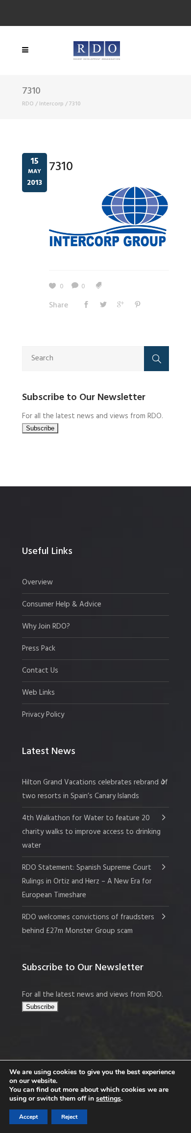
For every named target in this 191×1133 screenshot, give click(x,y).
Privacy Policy (43, 715)
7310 (61, 167)
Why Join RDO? (46, 626)
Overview (37, 582)
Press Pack (38, 649)
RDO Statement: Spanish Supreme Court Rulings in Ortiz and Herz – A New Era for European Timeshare (87, 881)
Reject (69, 1117)
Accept (28, 1117)
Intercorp (51, 104)
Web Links (38, 693)
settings (108, 1098)
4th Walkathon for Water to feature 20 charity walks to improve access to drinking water (91, 832)
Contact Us (40, 671)
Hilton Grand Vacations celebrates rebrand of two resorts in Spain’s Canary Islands (95, 789)
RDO (28, 104)
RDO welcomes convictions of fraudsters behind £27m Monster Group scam (88, 924)
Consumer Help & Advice (61, 604)
